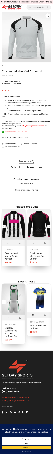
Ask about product (12, 146)
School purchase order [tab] (26, 167)
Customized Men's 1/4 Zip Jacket (11, 256)
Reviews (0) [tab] (26, 161)
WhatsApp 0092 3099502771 (15, 131)
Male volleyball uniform (38, 327)
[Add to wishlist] (9, 143)
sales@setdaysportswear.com (32, 126)
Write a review (7, 75)
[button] (47, 15)
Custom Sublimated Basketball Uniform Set (11, 332)
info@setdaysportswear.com (15, 397)
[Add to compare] (29, 143)
